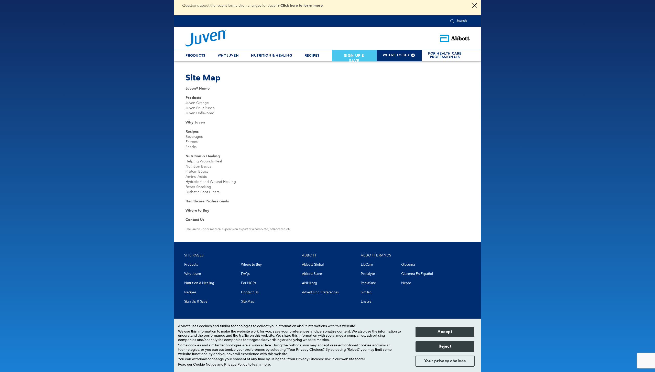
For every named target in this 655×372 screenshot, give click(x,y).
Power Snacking (198, 187)
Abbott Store (312, 274)
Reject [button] (445, 346)
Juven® (197, 88)
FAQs (245, 274)
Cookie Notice (204, 364)
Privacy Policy (235, 364)
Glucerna (408, 265)
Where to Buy (197, 210)
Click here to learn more (301, 5)
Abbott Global (313, 265)
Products (193, 98)
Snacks (190, 147)
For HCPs (248, 283)
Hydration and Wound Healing (210, 182)
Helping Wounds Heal (203, 161)
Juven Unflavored (199, 113)
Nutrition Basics (198, 166)
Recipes (192, 131)
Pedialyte (368, 274)
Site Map (247, 302)
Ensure (366, 302)
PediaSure (368, 283)
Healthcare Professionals (207, 201)
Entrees (191, 142)
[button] (452, 21)
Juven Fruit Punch (200, 108)
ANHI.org (309, 283)
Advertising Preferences (320, 292)
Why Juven (195, 122)
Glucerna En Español (417, 274)
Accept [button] (445, 332)
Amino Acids (196, 176)
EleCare (367, 265)
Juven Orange (197, 103)
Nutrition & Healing (202, 156)
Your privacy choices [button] (445, 361)
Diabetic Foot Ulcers (202, 192)
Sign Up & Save (195, 302)
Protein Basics (196, 171)
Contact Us (194, 220)
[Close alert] (474, 6)
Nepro (406, 283)
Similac (366, 292)
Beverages (194, 137)
